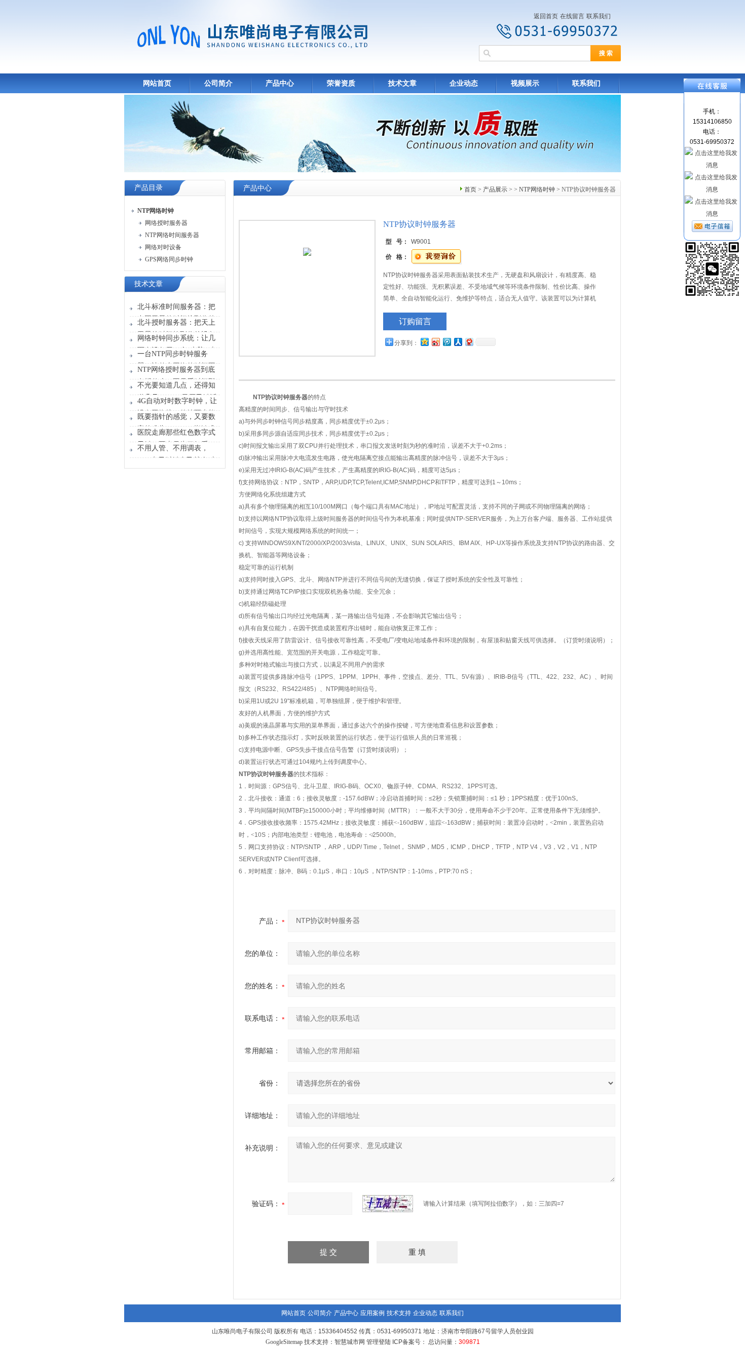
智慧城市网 (349, 1341)
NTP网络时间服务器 (172, 235)
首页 (470, 189)
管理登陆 (378, 1341)
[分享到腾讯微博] (446, 341)
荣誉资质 (341, 83)
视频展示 (525, 83)
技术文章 (402, 83)
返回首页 (546, 16)
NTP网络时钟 (537, 189)
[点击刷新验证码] (387, 1203)
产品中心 (280, 83)
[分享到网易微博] (468, 341)
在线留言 (572, 16)
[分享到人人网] (457, 341)
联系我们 (598, 16)
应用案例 (372, 1313)
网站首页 (157, 83)
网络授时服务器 (166, 222)
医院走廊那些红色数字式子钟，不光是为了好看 (176, 438)
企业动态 (464, 83)
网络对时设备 (163, 247)
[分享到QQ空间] (424, 341)
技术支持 (399, 1313)
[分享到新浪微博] (435, 341)
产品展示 (495, 189)
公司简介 (218, 83)
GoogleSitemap (284, 1341)
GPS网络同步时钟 (169, 259)
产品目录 (148, 187)
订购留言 (415, 321)
